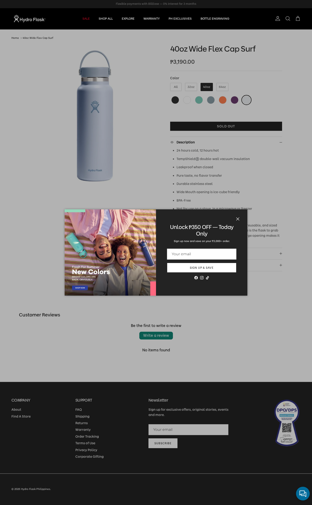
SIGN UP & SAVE (202, 268)
